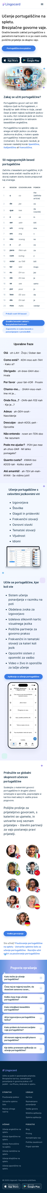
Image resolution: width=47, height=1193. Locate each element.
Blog (28, 1129)
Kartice (29, 1097)
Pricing (29, 1133)
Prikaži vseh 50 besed (16, 313)
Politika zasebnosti (34, 1142)
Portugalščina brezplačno (19, 48)
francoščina (26, 147)
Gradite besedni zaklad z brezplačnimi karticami (17, 323)
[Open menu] (42, 4)
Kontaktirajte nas (33, 1138)
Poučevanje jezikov (10, 1097)
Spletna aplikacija (33, 1117)
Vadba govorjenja (15, 933)
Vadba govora (32, 1109)
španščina (33, 144)
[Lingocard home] (11, 4)
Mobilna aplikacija (33, 1113)
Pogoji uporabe (32, 1146)
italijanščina (10, 147)
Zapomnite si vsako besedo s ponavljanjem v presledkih (19, 330)
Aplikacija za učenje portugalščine (23, 676)
